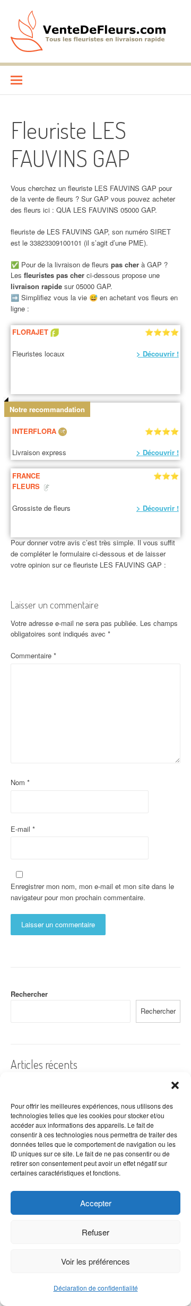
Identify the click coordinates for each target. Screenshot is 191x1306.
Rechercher (29, 994)
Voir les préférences (95, 1261)
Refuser (95, 1232)
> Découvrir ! (157, 354)
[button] (175, 1085)
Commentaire (33, 655)
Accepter (95, 1202)
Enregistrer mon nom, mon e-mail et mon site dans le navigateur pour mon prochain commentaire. (92, 891)
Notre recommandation (47, 409)
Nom (20, 782)
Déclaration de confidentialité (96, 1287)
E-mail (23, 829)
